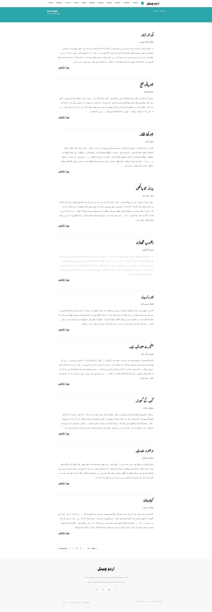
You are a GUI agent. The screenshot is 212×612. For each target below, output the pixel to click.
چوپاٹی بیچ (146, 84)
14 (88, 548)
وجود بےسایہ (144, 450)
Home (51, 3)
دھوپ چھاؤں (144, 242)
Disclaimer (86, 603)
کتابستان (148, 499)
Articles (59, 3)
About (65, 603)
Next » (94, 548)
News (84, 3)
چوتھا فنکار (146, 133)
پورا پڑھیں (63, 67)
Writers (117, 3)
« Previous (63, 548)
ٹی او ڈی (147, 34)
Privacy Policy (74, 603)
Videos (109, 3)
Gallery (92, 3)
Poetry (76, 3)
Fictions (68, 3)
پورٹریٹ (147, 296)
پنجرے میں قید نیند (141, 346)
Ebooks (100, 3)
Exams (135, 3)
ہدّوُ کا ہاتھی (144, 188)
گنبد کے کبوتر (144, 400)
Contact (127, 3)
